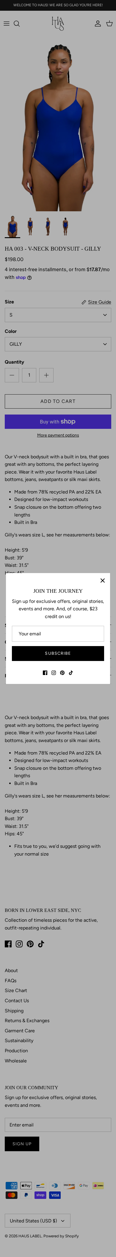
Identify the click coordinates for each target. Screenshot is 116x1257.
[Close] (102, 580)
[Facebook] (45, 673)
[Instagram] (53, 673)
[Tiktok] (71, 673)
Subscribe (58, 653)
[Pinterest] (62, 673)
